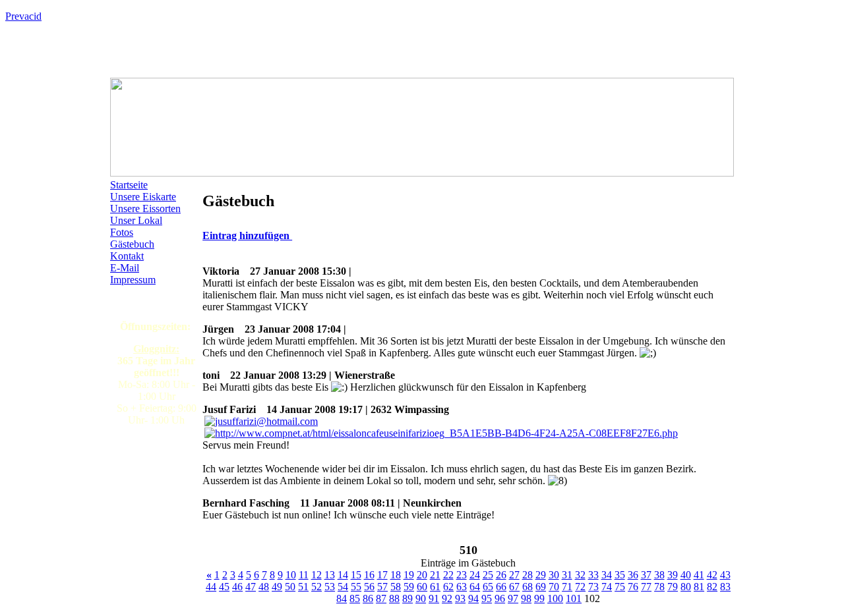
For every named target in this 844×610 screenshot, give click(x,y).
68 (527, 586)
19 (409, 574)
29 (540, 574)
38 (659, 574)
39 (672, 574)
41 (699, 574)
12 (316, 574)
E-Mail (124, 267)
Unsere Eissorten (145, 208)
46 (237, 586)
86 (368, 598)
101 (574, 598)
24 (474, 574)
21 (435, 574)
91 (434, 598)
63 (461, 586)
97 (513, 598)
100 (555, 598)
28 (527, 574)
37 (646, 574)
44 (211, 586)
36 (633, 574)
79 (672, 586)
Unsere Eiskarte (143, 196)
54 (343, 586)
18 (395, 574)
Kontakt (127, 256)
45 (224, 586)
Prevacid (23, 16)
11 (304, 574)
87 (381, 598)
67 (514, 586)
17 (382, 574)
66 (501, 586)
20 (422, 574)
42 (712, 574)
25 (488, 574)
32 (580, 574)
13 (329, 574)
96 (500, 598)
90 (420, 598)
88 (394, 598)
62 (448, 586)
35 (620, 574)
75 (620, 586)
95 (486, 598)
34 (606, 574)
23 (461, 574)
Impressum (133, 279)
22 (448, 574)
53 (329, 586)
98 (526, 598)
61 (435, 586)
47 (250, 586)
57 (382, 586)
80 (685, 586)
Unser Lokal (136, 220)
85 (354, 598)
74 (606, 586)
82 (712, 586)
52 (316, 586)
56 (369, 586)
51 (303, 586)
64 (474, 586)
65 (488, 586)
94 (473, 598)
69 (540, 586)
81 (699, 586)
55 (356, 586)
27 (514, 574)
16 (369, 574)
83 (725, 586)
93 (460, 598)
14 (343, 574)
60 (422, 586)
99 (539, 598)
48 (263, 586)
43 (725, 574)
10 (291, 574)
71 (567, 586)
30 (554, 574)
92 (447, 598)
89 (407, 598)
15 (356, 574)
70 (554, 586)
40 (685, 574)
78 (659, 586)
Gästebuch (132, 244)
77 (646, 586)
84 (341, 598)
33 (593, 574)
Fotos (121, 232)
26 (501, 574)
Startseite (129, 184)
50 (290, 586)
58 (395, 586)
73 (593, 586)
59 (409, 586)
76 (633, 586)
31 (567, 574)
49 (277, 586)
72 (580, 586)
